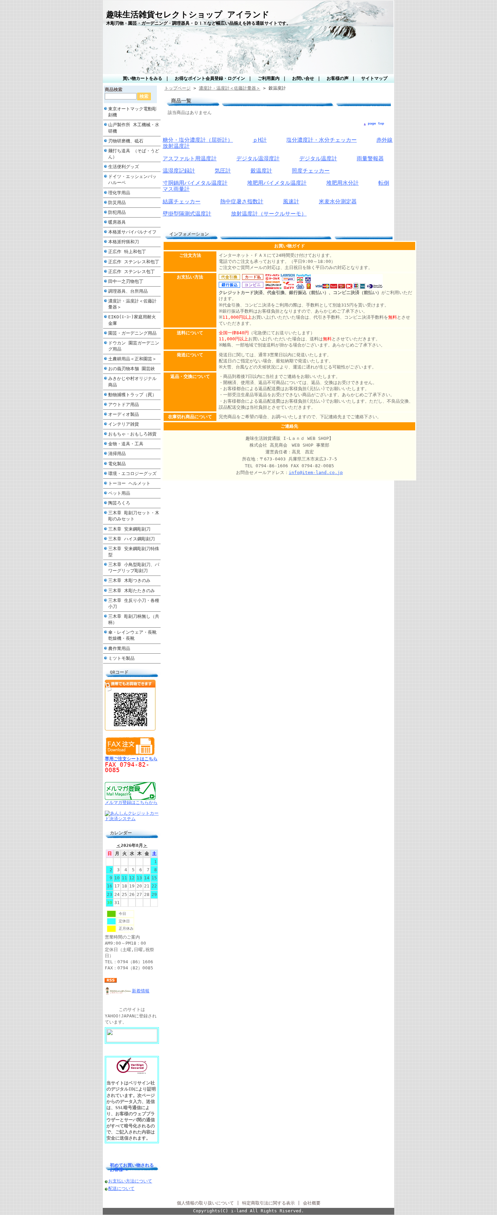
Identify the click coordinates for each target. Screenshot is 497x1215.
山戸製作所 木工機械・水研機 (133, 127)
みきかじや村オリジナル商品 (132, 381)
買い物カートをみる (142, 78)
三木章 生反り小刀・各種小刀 (133, 603)
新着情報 (140, 990)
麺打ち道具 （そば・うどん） (133, 153)
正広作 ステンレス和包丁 (133, 261)
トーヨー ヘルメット (129, 483)
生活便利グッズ (123, 166)
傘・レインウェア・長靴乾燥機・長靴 (132, 635)
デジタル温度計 (318, 158)
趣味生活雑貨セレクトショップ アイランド (187, 14)
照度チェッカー (311, 170)
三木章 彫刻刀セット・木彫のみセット (133, 515)
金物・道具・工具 (125, 443)
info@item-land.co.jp (316, 472)
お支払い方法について (130, 1181)
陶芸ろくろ (119, 502)
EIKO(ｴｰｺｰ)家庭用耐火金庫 (132, 319)
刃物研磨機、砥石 (125, 140)
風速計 (291, 201)
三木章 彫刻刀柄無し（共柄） (133, 619)
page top (376, 123)
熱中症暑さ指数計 (241, 201)
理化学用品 (119, 192)
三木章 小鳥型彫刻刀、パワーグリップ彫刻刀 (133, 567)
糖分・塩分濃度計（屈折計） (198, 140)
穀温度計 (261, 170)
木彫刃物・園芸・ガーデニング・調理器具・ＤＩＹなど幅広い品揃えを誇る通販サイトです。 (198, 23)
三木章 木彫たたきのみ (131, 590)
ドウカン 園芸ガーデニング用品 (133, 346)
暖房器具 (117, 222)
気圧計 (223, 170)
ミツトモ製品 (121, 658)
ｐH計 (260, 140)
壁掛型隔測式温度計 (187, 213)
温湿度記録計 (179, 170)
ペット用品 (119, 493)
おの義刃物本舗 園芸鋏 (131, 368)
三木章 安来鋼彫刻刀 (129, 529)
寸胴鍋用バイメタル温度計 (195, 183)
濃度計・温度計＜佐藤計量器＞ (132, 304)
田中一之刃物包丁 (125, 281)
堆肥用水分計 (342, 183)
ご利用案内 (269, 78)
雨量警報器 (370, 158)
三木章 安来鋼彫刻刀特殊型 (133, 551)
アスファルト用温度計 (190, 158)
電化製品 (117, 463)
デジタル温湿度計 (258, 158)
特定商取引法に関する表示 (268, 1203)
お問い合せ (303, 78)
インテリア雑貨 (123, 424)
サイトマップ (374, 78)
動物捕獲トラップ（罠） (132, 394)
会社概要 (312, 1203)
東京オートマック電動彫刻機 (132, 111)
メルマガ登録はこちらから (131, 802)
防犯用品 (117, 212)
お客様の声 (338, 78)
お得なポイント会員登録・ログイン (210, 78)
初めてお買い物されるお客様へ (132, 1167)
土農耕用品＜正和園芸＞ (132, 358)
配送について (121, 1188)
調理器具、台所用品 (128, 291)
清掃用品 (117, 453)
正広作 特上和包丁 (127, 251)
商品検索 (113, 89)
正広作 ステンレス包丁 (131, 271)
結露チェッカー (181, 201)
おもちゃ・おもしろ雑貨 (132, 433)
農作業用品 (119, 648)
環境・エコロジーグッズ (132, 473)
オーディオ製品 (123, 414)
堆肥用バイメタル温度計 (277, 183)
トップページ (177, 88)
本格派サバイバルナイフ (132, 231)
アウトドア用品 (123, 404)
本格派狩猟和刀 (123, 241)
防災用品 (117, 202)
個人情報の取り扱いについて (205, 1203)
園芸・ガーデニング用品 (132, 333)
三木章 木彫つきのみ (129, 580)
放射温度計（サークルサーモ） (269, 213)
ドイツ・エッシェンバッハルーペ (132, 179)
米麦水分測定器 (338, 201)
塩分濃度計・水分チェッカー (321, 140)
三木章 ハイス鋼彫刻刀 (131, 538)
